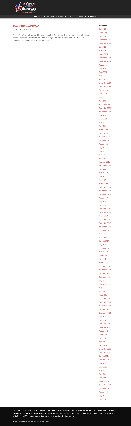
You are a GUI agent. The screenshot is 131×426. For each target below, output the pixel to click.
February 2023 (104, 104)
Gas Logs (37, 16)
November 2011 (105, 352)
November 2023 (105, 86)
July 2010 (102, 396)
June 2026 (103, 32)
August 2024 (103, 65)
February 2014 (104, 298)
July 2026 (102, 29)
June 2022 (103, 119)
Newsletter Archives (36, 30)
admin (17, 30)
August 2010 (103, 392)
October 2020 (104, 169)
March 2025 (103, 54)
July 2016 (102, 245)
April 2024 (103, 79)
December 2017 (105, 223)
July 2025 (102, 47)
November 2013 (105, 306)
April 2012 (103, 342)
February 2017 (104, 237)
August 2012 (103, 331)
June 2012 (103, 334)
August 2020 (103, 173)
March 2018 (103, 216)
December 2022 (105, 108)
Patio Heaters (62, 16)
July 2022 (102, 115)
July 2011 (102, 363)
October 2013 (104, 309)
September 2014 (105, 277)
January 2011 (104, 381)
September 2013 (105, 313)
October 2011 (104, 356)
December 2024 (105, 58)
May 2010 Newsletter (26, 25)
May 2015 (102, 259)
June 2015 (103, 255)
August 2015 (103, 252)
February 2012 (104, 345)
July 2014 (102, 284)
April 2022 (103, 126)
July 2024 (102, 68)
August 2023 (103, 90)
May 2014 (102, 288)
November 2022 (105, 112)
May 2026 (102, 36)
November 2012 (105, 327)
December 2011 (105, 349)
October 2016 (104, 241)
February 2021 (104, 162)
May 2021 (102, 155)
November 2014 (105, 270)
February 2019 (104, 209)
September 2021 (105, 140)
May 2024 (102, 76)
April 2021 (103, 158)
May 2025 (102, 50)
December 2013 (105, 302)
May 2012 (102, 338)
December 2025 (105, 40)
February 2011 (104, 378)
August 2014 (103, 281)
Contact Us (92, 16)
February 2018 (104, 219)
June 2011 (103, 367)
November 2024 (105, 61)
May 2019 (102, 205)
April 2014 (103, 291)
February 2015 (104, 266)
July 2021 (102, 148)
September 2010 (105, 388)
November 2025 (105, 43)
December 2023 (105, 83)
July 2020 (102, 176)
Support (73, 16)
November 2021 (105, 137)
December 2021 (105, 133)
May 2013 (102, 320)
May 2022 (102, 122)
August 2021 (103, 144)
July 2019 (102, 201)
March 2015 (103, 263)
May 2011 (102, 370)
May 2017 (102, 234)
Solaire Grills (49, 16)
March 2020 (103, 184)
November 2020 (105, 166)
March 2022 (103, 130)
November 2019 (105, 191)
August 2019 (103, 198)
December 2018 (105, 212)
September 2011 (105, 360)
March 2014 (103, 295)
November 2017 (105, 227)
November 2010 (105, 385)
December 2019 (105, 187)
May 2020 (102, 180)
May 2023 (102, 97)
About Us (82, 16)
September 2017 (105, 230)
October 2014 (104, 273)
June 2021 (103, 151)
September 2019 (105, 194)
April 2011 (102, 374)
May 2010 (102, 399)
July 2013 (102, 316)
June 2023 (103, 94)
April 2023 (103, 101)
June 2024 (103, 72)
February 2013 (104, 324)
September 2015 (105, 248)
